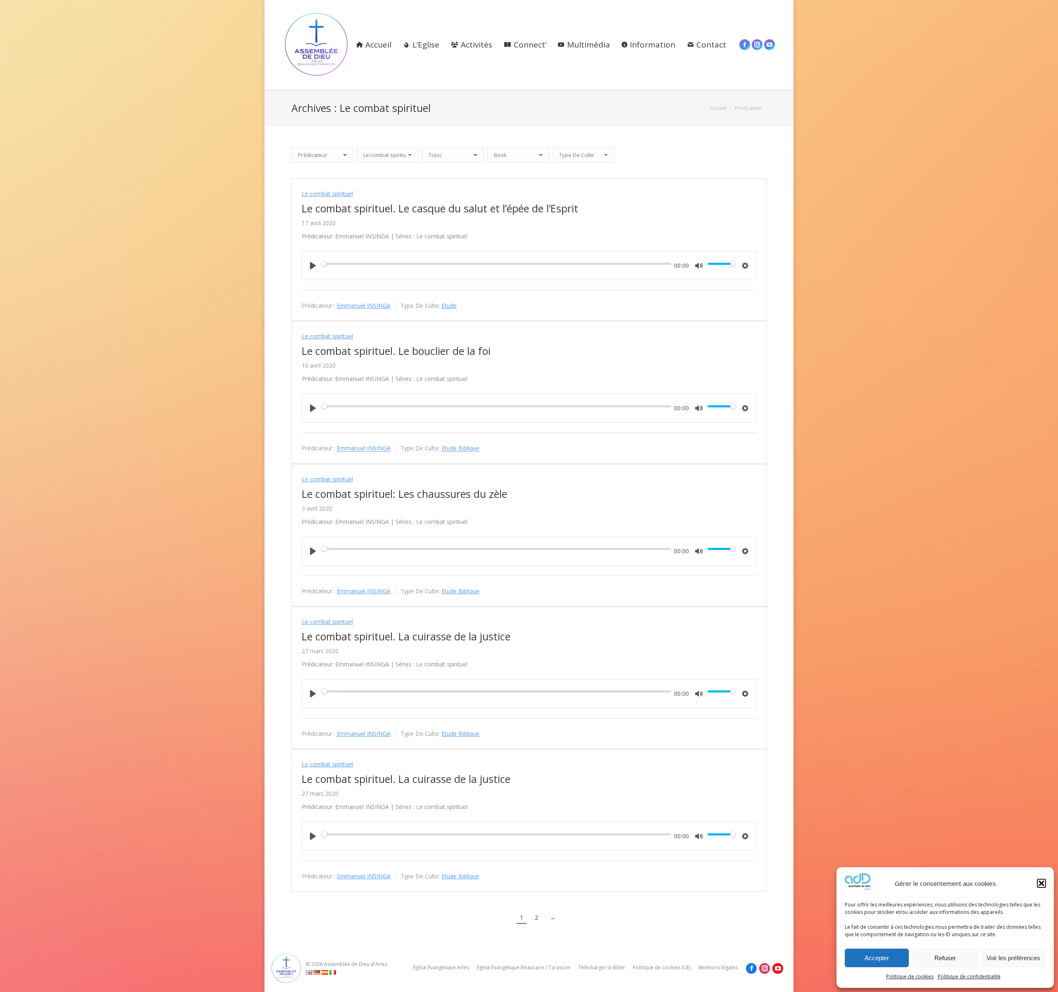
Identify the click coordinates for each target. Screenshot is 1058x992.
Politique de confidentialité (969, 976)
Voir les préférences (1013, 957)
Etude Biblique (460, 448)
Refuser (945, 957)
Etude (449, 305)
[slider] (496, 263)
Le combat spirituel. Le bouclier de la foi (396, 351)
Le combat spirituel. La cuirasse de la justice (406, 636)
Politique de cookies (910, 976)
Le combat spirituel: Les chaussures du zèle (404, 494)
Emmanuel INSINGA (364, 305)
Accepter (877, 957)
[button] (1041, 883)
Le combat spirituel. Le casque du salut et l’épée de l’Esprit (440, 208)
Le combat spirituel (327, 193)
